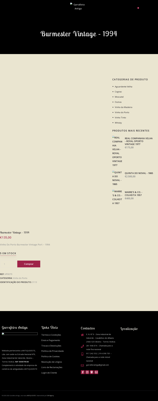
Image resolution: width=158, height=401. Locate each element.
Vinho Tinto (120, 117)
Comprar (28, 263)
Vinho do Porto (20, 278)
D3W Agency (50, 395)
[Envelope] (96, 372)
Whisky (118, 122)
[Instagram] (87, 372)
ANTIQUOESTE (31, 395)
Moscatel (119, 96)
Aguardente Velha (123, 86)
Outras (118, 102)
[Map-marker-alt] (92, 372)
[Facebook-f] (83, 372)
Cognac (118, 91)
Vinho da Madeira (123, 107)
